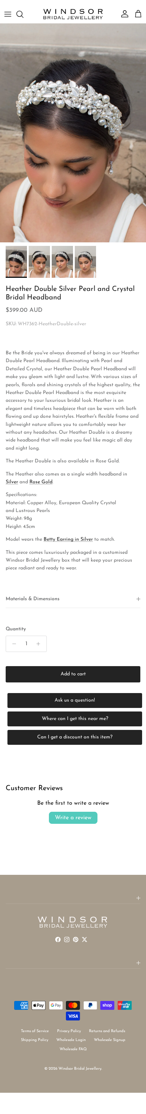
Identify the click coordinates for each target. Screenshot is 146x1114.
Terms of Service (35, 1031)
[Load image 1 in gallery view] (73, 132)
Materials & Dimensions (33, 599)
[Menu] (8, 14)
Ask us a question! (75, 700)
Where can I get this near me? (75, 718)
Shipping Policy (34, 1040)
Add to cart (73, 674)
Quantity (16, 629)
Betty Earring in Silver (68, 539)
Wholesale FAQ (73, 1049)
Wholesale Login (71, 1040)
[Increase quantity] (40, 644)
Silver (12, 482)
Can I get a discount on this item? (74, 737)
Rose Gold (40, 482)
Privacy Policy (69, 1031)
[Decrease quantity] (12, 644)
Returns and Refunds (107, 1031)
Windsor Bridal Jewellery (79, 1069)
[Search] (23, 14)
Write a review (73, 818)
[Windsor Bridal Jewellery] (73, 14)
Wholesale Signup (109, 1040)
